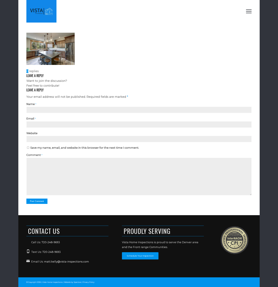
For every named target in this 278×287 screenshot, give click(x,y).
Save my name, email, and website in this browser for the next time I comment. (84, 147)
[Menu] (248, 11)
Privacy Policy (88, 282)
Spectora (78, 282)
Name (31, 104)
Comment (34, 155)
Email (31, 118)
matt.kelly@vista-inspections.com (66, 261)
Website (31, 133)
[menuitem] (248, 11)
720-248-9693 (51, 242)
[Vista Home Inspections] (41, 11)
